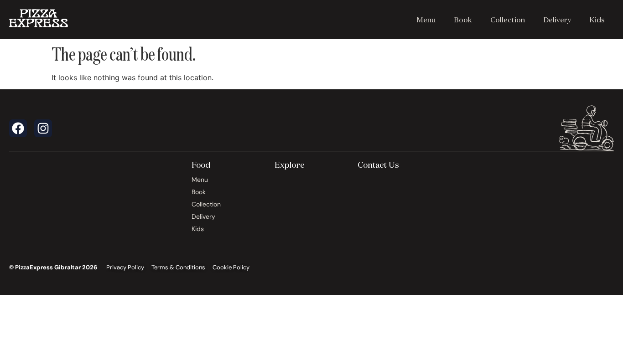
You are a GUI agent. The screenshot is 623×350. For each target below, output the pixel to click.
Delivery (557, 19)
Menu (426, 19)
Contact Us (378, 164)
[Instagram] (43, 128)
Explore (290, 164)
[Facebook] (18, 128)
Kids (597, 19)
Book (463, 19)
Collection (507, 19)
